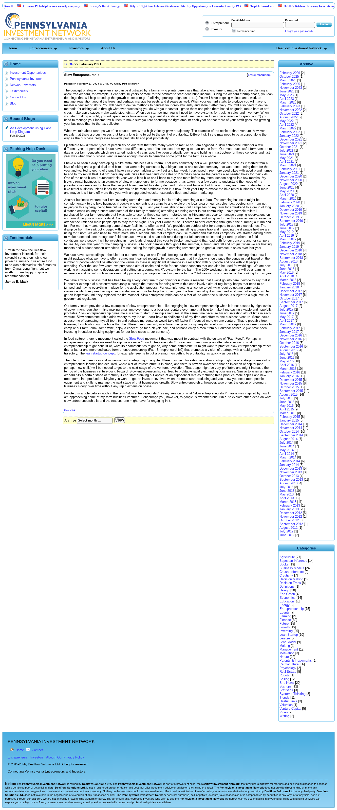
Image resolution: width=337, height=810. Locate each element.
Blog (13, 103)
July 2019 (286, 224)
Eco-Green (287, 594)
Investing (286, 631)
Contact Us (18, 97)
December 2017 (291, 291)
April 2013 (287, 498)
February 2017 (290, 328)
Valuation (286, 705)
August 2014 (289, 439)
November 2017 (291, 295)
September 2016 (291, 346)
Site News (287, 683)
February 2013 (290, 505)
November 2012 (291, 516)
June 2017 (287, 313)
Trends (284, 697)
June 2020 (287, 187)
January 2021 (289, 173)
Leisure (285, 638)
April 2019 (287, 235)
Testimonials (19, 91)
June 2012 (287, 535)
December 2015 (291, 380)
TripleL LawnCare (247, 6)
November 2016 (291, 339)
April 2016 (287, 365)
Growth (285, 627)
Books (284, 564)
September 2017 (291, 302)
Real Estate (288, 671)
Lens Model (288, 642)
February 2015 (290, 417)
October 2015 (289, 387)
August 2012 (289, 527)
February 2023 (290, 106)
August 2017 (289, 306)
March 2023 (288, 102)
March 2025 (288, 80)
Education (287, 601)
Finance (285, 620)
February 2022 (290, 132)
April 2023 (287, 99)
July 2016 (286, 354)
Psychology (288, 668)
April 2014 (287, 454)
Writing (284, 716)
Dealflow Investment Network (299, 48)
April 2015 (287, 409)
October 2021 (289, 147)
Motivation (287, 653)
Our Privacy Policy (70, 757)
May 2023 (287, 95)
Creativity (286, 575)
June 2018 (287, 269)
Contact (37, 750)
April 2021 (287, 161)
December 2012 (291, 513)
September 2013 (291, 479)
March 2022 (288, 128)
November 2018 (291, 254)
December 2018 (291, 250)
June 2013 (287, 491)
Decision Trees (290, 583)
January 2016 (289, 376)
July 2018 (286, 265)
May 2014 (287, 450)
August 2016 (289, 350)
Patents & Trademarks (296, 660)
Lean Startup (289, 634)
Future (284, 623)
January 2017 (289, 332)
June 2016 (287, 357)
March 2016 (288, 368)
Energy (285, 605)
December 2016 (291, 335)
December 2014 (291, 424)
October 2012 (289, 520)
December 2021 (291, 139)
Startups (286, 686)
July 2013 (286, 487)
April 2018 (287, 276)
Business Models (292, 568)
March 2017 (288, 324)
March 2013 (288, 502)
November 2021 (291, 143)
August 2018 (289, 261)
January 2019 (289, 246)
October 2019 (289, 217)
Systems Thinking (292, 694)
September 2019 (291, 221)
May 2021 (287, 158)
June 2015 (287, 402)
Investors (76, 48)
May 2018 (287, 272)
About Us (108, 48)
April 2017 (287, 320)
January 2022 (289, 136)
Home (12, 48)
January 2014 (289, 465)
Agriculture (287, 557)
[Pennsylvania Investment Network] (46, 41)
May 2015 (287, 405)
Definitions (287, 586)
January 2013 (289, 509)
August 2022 (289, 117)
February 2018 (290, 283)
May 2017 (287, 317)
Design (284, 590)
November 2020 (291, 180)
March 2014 (288, 457)
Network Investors (23, 85)
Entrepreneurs (40, 48)
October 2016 (289, 343)
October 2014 (289, 431)
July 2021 (286, 150)
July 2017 (286, 309)
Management (289, 649)
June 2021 (287, 154)
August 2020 (289, 184)
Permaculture (289, 664)
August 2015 (289, 394)
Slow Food (137, 338)
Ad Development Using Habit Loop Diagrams (30, 130)
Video (284, 712)
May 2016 (287, 361)
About (50, 757)
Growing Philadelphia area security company (36, 6)
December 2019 (291, 209)
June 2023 (287, 91)
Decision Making (291, 579)
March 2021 (288, 165)
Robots (285, 675)
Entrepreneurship (292, 609)
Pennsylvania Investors (26, 79)
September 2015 (291, 391)
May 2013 (287, 494)
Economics (288, 597)
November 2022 (291, 110)
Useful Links (288, 701)
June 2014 (287, 446)
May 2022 (287, 121)
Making (285, 646)
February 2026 (290, 73)
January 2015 (289, 420)
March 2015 (288, 413)
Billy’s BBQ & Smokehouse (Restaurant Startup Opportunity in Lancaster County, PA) (170, 6)
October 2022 (289, 113)
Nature (284, 657)
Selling (284, 679)
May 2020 (287, 191)
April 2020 (287, 195)
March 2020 (288, 198)
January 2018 (289, 287)
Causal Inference (292, 572)
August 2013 (289, 483)
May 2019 (287, 232)
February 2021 (290, 169)
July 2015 (286, 398)
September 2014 (291, 435)
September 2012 (291, 524)
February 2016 (290, 372)
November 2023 (291, 87)
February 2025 (290, 84)
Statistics (286, 690)
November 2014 (291, 428)
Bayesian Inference (293, 561)
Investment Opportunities (28, 72)
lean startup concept (100, 353)
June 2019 (287, 228)
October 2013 (289, 476)
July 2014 (286, 442)
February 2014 (290, 461)
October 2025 (289, 76)
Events (285, 612)
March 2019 (288, 239)
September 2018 (291, 258)
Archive (70, 420)
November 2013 (291, 472)
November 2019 (291, 213)
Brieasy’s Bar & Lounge (90, 6)
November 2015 (291, 383)
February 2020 (290, 202)
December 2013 (291, 468)
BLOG (69, 64)
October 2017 (289, 298)
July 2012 (286, 531)
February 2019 (290, 243)
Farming (285, 616)
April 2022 (287, 124)
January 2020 (289, 206)
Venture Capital (290, 708)
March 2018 (288, 280)
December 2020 (291, 176)
